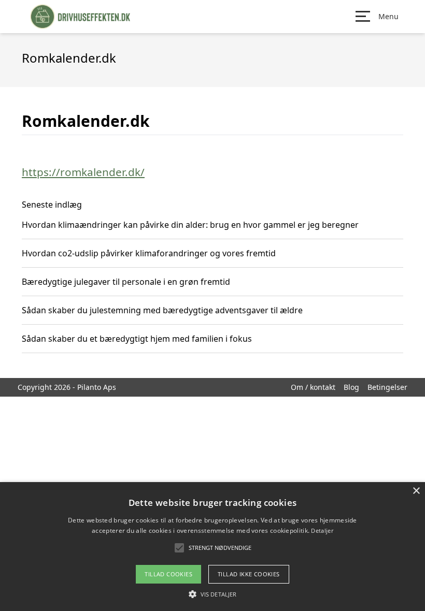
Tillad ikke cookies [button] (249, 574)
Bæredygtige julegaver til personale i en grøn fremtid (126, 281)
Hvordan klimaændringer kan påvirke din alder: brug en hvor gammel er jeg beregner (190, 224)
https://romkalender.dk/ (83, 172)
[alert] (212, 546)
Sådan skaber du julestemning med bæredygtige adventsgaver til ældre (162, 310)
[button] (212, 594)
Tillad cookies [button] (168, 574)
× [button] (416, 491)
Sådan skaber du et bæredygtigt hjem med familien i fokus (137, 338)
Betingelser (387, 387)
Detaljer (322, 530)
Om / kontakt (313, 387)
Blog (351, 387)
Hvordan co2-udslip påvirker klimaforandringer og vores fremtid (149, 253)
